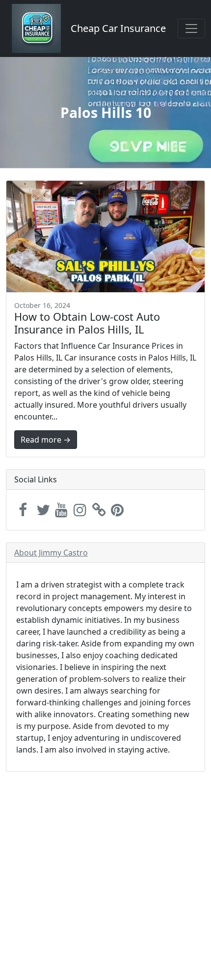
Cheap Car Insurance (118, 28)
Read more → (46, 439)
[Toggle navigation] (191, 28)
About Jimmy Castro (51, 552)
